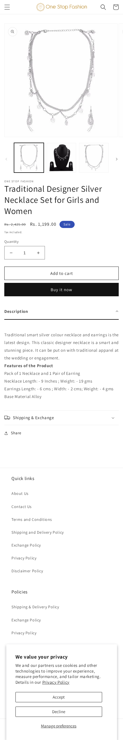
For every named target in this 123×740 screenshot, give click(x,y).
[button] (7, 7)
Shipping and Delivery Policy (37, 532)
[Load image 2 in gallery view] (61, 158)
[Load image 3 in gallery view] (94, 158)
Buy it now (61, 289)
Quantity (11, 241)
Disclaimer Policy (27, 570)
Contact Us (21, 506)
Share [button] (16, 432)
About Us (20, 493)
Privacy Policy (56, 682)
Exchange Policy (26, 545)
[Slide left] (6, 159)
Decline (58, 711)
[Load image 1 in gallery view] (29, 158)
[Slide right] (116, 159)
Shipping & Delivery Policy (35, 606)
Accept (59, 697)
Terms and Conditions (31, 519)
